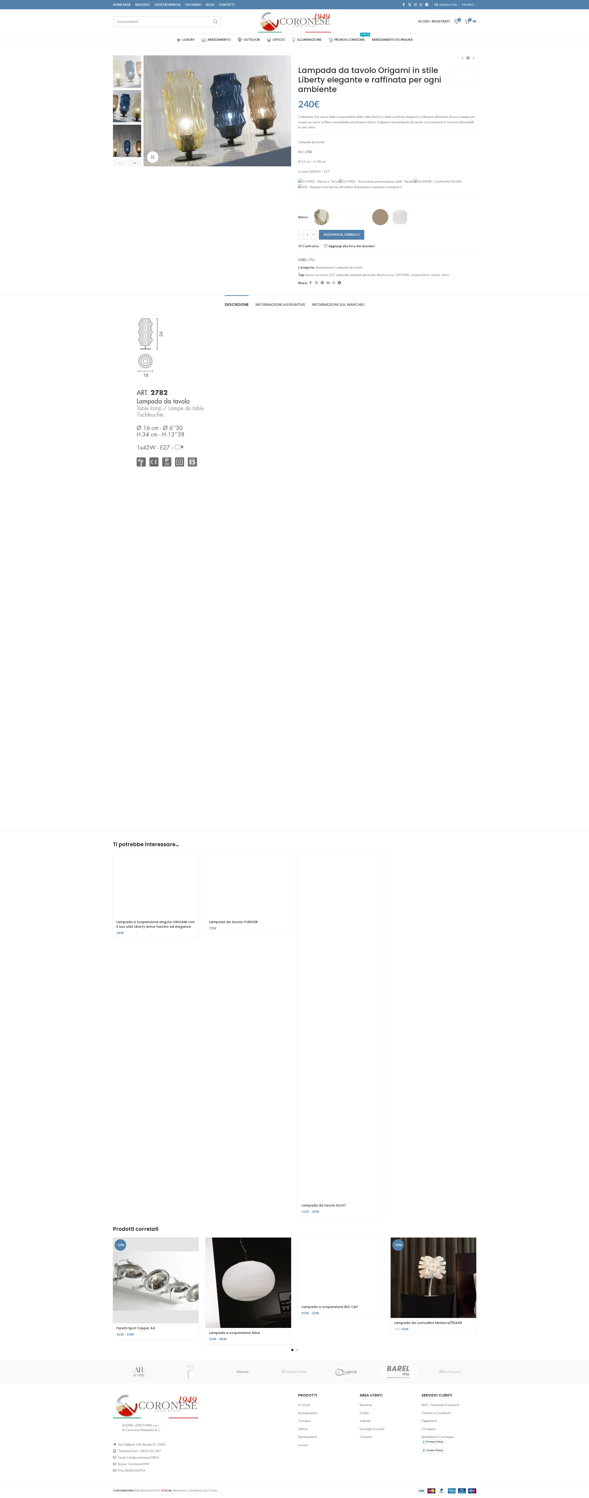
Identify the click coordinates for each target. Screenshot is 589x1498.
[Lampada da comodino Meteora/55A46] (433, 1278)
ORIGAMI (402, 275)
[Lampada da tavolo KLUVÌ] (341, 1026)
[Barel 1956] (398, 1372)
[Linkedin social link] (328, 283)
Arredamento (308, 1413)
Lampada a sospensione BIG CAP (330, 1307)
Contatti (366, 1437)
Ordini (364, 1413)
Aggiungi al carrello (342, 234)
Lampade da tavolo (349, 267)
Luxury (303, 1445)
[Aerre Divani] (139, 1372)
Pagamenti (429, 1421)
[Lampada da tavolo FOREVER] (248, 885)
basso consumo (316, 275)
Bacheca (366, 1405)
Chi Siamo (428, 1429)
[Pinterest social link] (322, 283)
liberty (381, 275)
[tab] (237, 302)
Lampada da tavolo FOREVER (233, 922)
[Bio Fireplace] (450, 1372)
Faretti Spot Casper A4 (135, 1328)
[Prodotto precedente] (462, 58)
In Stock (304, 1405)
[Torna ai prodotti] (468, 58)
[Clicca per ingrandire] (153, 157)
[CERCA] (215, 21)
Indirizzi (365, 1421)
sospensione (420, 275)
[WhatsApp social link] (421, 5)
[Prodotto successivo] (473, 58)
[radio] (321, 217)
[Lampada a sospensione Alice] (248, 1283)
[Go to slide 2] (297, 1350)
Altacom (243, 1372)
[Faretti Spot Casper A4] (156, 1280)
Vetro (302, 217)
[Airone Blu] (191, 1372)
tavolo (435, 275)
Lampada (342, 275)
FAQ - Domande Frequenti (440, 1405)
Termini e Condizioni (436, 1413)
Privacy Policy (434, 1441)
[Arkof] (346, 1372)
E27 (332, 275)
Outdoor (304, 1421)
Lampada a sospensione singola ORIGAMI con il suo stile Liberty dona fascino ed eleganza (155, 924)
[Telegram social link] (427, 5)
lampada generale (362, 275)
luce (390, 275)
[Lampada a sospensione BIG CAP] (341, 1270)
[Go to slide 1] (292, 1350)
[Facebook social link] (404, 5)
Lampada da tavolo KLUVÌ (324, 1205)
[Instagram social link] (415, 5)
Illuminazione (324, 267)
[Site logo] (294, 21)
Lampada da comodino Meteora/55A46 (428, 1323)
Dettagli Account (372, 1429)
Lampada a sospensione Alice (234, 1332)
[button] (120, 162)
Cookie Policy (434, 1450)
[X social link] (410, 5)
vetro (445, 275)
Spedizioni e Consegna (437, 1437)
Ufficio (303, 1429)
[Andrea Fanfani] (294, 1372)
